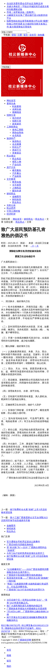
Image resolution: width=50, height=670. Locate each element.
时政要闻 (16, 106)
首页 (9, 650)
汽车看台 (16, 173)
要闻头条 (11, 103)
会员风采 (16, 135)
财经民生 (11, 193)
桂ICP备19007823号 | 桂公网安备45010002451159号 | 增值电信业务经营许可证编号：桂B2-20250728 (24, 628)
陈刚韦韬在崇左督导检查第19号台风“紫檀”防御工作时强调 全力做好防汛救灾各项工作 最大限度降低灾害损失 (28, 24)
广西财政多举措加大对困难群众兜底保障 (27, 608)
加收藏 (41, 35)
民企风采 (16, 159)
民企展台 (11, 156)
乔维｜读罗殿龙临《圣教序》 (21, 12)
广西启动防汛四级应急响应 (20, 544)
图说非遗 (16, 191)
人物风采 (16, 188)
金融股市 (16, 196)
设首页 (32, 35)
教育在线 (16, 182)
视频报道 (16, 112)
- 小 (32, 246)
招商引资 (11, 115)
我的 (9, 666)
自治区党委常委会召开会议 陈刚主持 (25, 3)
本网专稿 (16, 109)
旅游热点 (16, 141)
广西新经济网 (24, 640)
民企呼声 (11, 208)
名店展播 (16, 144)
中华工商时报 (13, 211)
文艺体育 (16, 185)
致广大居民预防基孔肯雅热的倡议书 (24, 606)
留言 (25, 35)
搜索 (9, 655)
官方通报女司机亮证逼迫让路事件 (23, 541)
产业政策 (16, 176)
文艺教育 (11, 179)
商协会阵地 (17, 132)
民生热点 (16, 202)
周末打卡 (16, 150)
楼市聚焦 (16, 170)
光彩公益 (11, 205)
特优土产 (16, 147)
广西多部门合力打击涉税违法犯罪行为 (25, 589)
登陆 (14, 35)
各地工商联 (17, 129)
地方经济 (16, 118)
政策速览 (16, 124)
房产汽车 (11, 167)
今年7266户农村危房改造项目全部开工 (25, 553)
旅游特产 (11, 138)
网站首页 (11, 100)
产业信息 (16, 164)
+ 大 (37, 246)
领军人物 (16, 161)
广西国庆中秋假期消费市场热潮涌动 (24, 575)
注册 (20, 35)
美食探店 (16, 153)
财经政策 (16, 199)
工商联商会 (12, 127)
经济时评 (11, 214)
